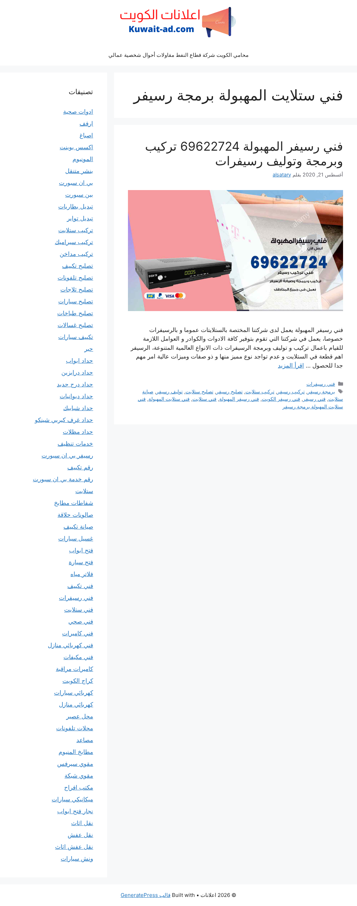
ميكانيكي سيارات (72, 799)
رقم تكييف (80, 467)
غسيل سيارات (75, 538)
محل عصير (79, 716)
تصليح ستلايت (199, 391)
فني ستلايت (204, 399)
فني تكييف (80, 585)
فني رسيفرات (320, 384)
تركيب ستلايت (259, 391)
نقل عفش (80, 834)
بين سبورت (79, 194)
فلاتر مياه (81, 574)
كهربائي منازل (76, 704)
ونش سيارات (77, 858)
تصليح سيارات (75, 301)
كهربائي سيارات (73, 692)
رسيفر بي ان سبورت (67, 455)
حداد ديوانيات (76, 396)
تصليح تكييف (77, 265)
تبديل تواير (80, 218)
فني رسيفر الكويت (281, 399)
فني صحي (80, 621)
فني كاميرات (77, 633)
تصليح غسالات (75, 325)
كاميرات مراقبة (74, 668)
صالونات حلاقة (75, 514)
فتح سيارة (81, 562)
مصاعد (84, 740)
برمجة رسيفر (321, 391)
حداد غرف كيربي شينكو (64, 419)
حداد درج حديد (75, 384)
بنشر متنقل (79, 170)
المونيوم (83, 159)
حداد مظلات (78, 431)
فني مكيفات (78, 657)
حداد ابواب (79, 360)
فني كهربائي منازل (70, 645)
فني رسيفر (314, 399)
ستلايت (84, 491)
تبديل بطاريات (75, 206)
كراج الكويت (77, 680)
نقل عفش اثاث (74, 846)
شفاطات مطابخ (73, 502)
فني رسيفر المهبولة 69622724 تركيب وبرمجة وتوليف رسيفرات (244, 153)
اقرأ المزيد (291, 365)
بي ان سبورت (76, 182)
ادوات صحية (78, 111)
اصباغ (86, 135)
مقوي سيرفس (75, 763)
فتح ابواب (81, 550)
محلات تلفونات (74, 728)
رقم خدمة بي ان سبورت (63, 479)
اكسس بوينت (76, 147)
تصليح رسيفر (229, 391)
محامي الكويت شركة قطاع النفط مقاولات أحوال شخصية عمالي (178, 55)
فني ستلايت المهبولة (169, 399)
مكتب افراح (78, 787)
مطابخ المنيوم (76, 751)
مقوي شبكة (78, 775)
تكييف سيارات (75, 336)
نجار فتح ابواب (75, 811)
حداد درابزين (77, 372)
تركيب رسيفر (291, 391)
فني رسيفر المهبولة (239, 399)
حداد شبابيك (78, 408)
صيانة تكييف (78, 526)
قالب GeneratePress (145, 895)
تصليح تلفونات (75, 277)
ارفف (86, 123)
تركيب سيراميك (74, 242)
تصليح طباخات (75, 313)
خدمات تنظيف (75, 443)
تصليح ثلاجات (76, 289)
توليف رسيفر (169, 391)
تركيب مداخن (76, 253)
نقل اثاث (82, 823)
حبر (88, 348)
